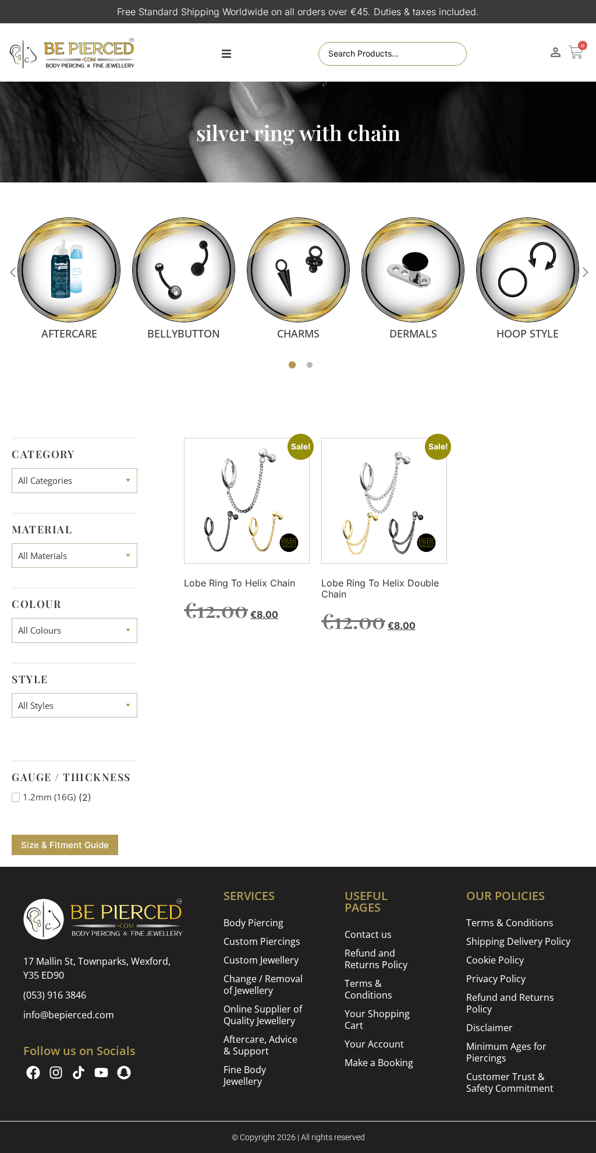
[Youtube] (101, 1072)
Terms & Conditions (368, 989)
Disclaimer (489, 1027)
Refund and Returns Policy (376, 959)
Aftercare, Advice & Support (260, 1045)
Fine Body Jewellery (245, 1075)
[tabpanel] (69, 278)
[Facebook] (33, 1072)
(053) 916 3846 (54, 995)
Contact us (368, 934)
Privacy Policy (496, 978)
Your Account (374, 1044)
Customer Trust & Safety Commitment (510, 1082)
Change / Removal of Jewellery (263, 984)
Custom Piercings (262, 941)
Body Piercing (253, 922)
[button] (226, 54)
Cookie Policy (495, 960)
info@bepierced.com (68, 1014)
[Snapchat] (124, 1072)
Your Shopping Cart (377, 1019)
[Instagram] (56, 1072)
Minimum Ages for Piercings (506, 1052)
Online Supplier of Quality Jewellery (263, 1015)
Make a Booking (379, 1062)
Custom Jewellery (261, 960)
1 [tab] (292, 365)
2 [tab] (310, 365)
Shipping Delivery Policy (518, 941)
